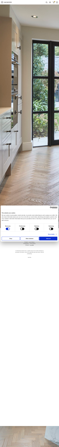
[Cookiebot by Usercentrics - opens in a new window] (51, 208)
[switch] (22, 229)
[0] (53, 2)
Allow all (48, 238)
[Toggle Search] (46, 2)
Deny (10, 238)
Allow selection (29, 238)
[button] (50, 2)
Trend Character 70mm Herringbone (11, 287)
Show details (51, 234)
